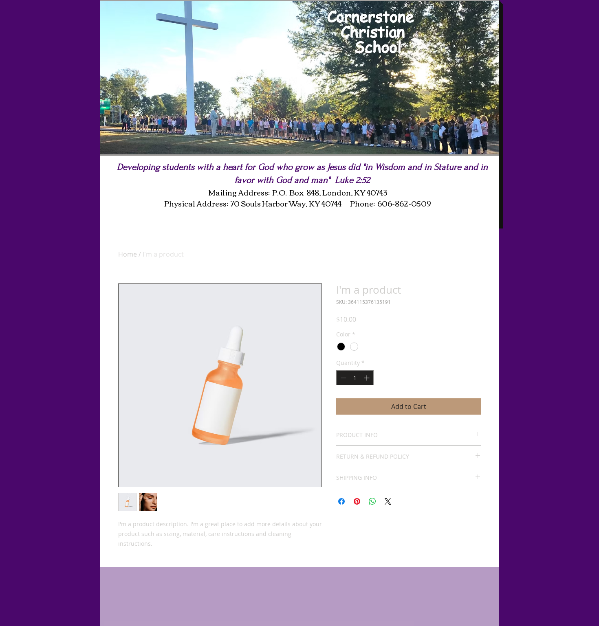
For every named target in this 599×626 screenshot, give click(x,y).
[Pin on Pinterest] (357, 501)
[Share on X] (388, 501)
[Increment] (367, 378)
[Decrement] (342, 378)
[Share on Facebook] (341, 501)
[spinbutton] (355, 378)
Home (127, 254)
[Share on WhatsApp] (372, 501)
